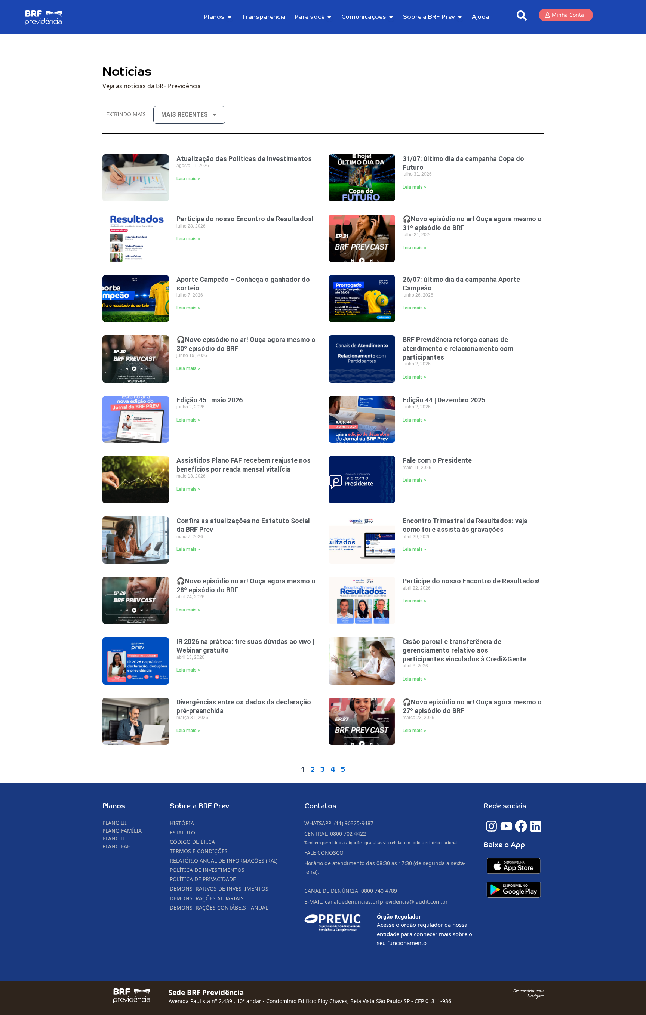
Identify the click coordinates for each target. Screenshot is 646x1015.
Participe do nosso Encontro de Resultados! (245, 219)
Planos (113, 806)
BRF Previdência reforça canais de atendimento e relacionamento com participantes (458, 348)
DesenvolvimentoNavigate (528, 993)
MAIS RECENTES (184, 114)
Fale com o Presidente (437, 460)
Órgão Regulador (399, 916)
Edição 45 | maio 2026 (209, 400)
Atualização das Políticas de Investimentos (244, 159)
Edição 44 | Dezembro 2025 (444, 400)
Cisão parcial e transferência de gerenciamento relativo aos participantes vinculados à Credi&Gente (465, 650)
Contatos (320, 806)
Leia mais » (188, 178)
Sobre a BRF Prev (200, 806)
